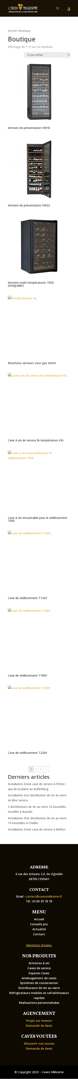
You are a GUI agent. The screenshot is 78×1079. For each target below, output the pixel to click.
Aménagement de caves (39, 978)
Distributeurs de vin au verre (39, 988)
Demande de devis (39, 1026)
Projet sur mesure (39, 1021)
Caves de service (39, 968)
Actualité (39, 929)
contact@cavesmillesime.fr (44, 896)
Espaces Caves (39, 973)
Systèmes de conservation (39, 983)
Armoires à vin (39, 963)
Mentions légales (39, 945)
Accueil (12, 30)
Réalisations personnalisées (39, 1003)
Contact (39, 934)
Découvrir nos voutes (39, 1043)
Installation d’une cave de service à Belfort (37, 829)
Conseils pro (39, 924)
